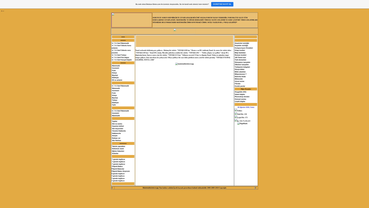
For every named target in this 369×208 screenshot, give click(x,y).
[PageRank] (242, 123)
